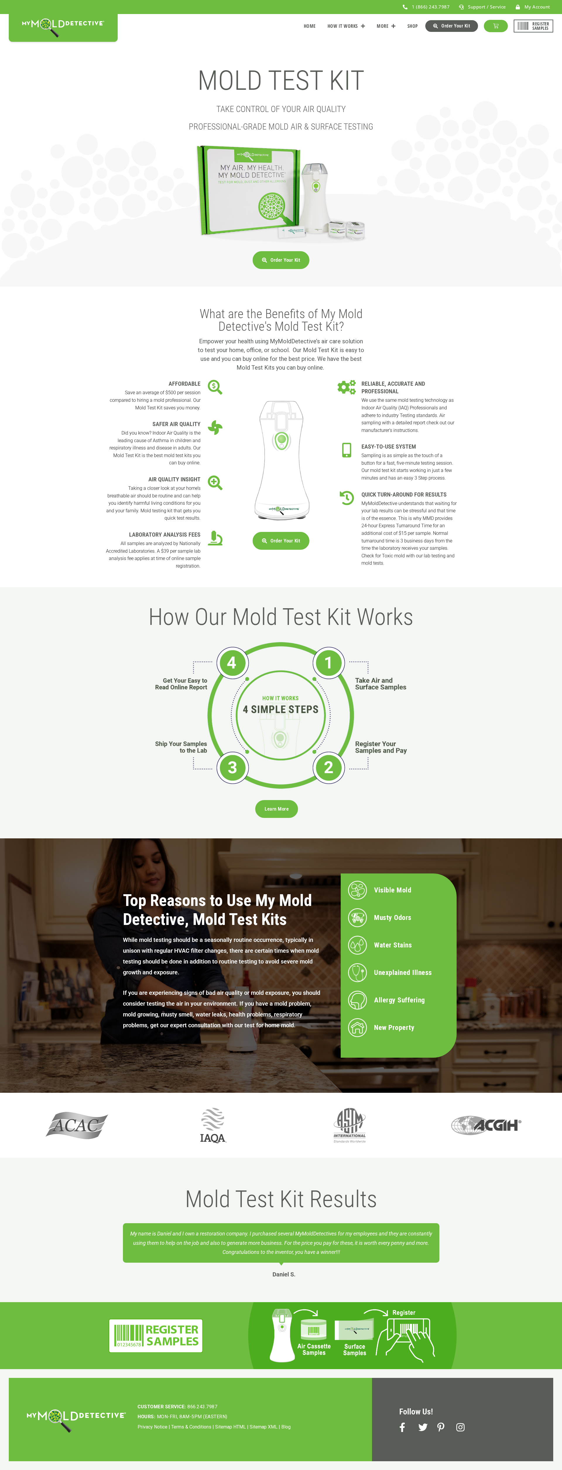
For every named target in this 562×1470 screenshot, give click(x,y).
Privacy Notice (152, 1427)
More (382, 26)
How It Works (343, 26)
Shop (412, 26)
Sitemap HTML (230, 1427)
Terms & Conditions (191, 1427)
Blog (286, 1427)
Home (310, 26)
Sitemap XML (263, 1427)
